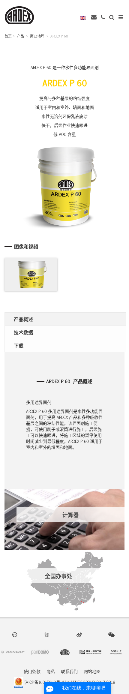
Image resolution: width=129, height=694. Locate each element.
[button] (112, 17)
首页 (8, 36)
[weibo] (80, 634)
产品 (20, 36)
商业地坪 (37, 36)
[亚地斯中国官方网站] (19, 14)
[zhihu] (48, 634)
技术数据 (23, 332)
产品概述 (23, 319)
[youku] (16, 634)
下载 (18, 345)
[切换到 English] (84, 17)
